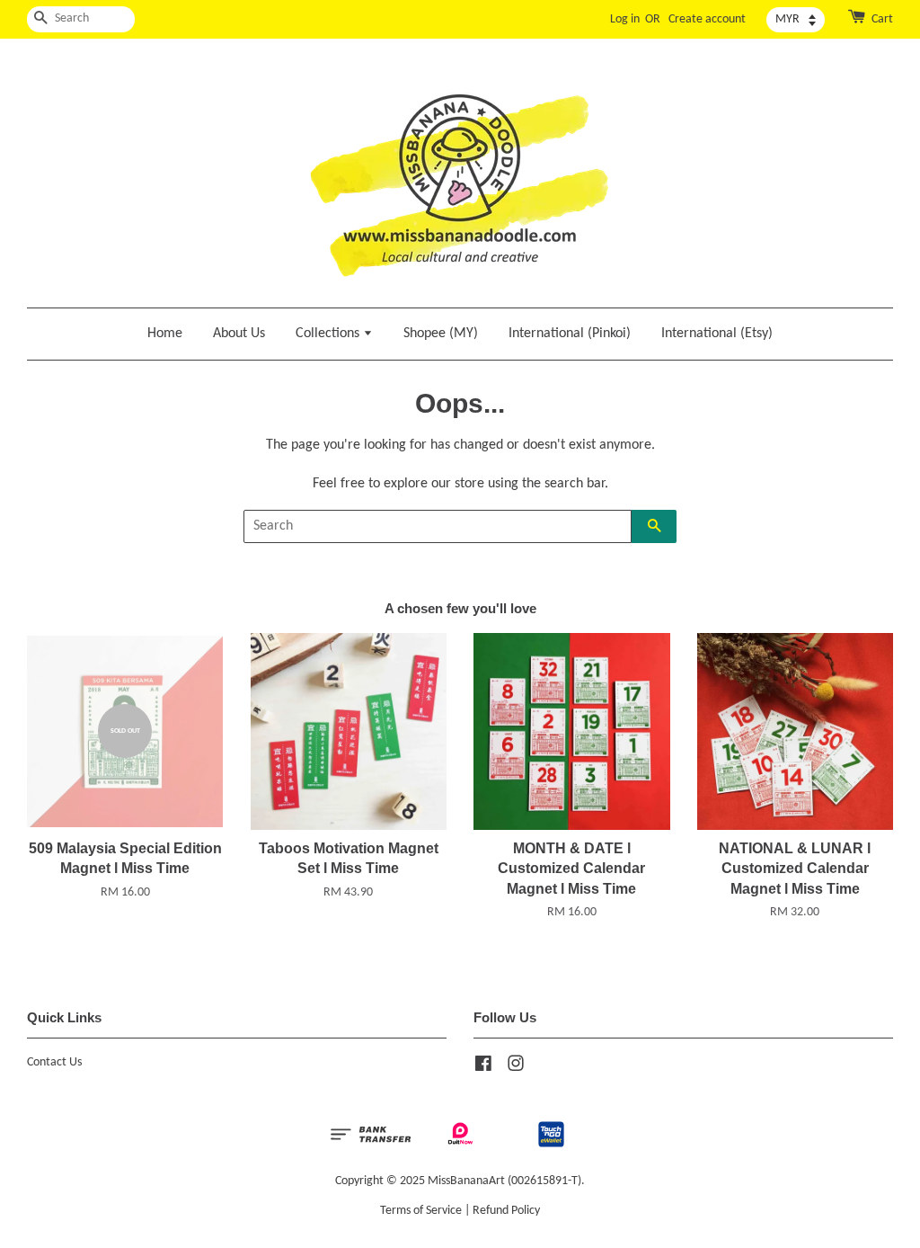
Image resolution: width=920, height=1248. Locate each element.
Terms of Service (421, 1211)
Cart (882, 19)
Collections (329, 333)
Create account (707, 19)
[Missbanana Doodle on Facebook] (483, 1068)
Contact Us (54, 1062)
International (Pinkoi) (570, 333)
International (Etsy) (717, 333)
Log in (625, 19)
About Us (239, 333)
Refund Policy (506, 1211)
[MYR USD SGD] (795, 19)
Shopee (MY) (440, 333)
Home (164, 333)
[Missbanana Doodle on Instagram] (516, 1068)
